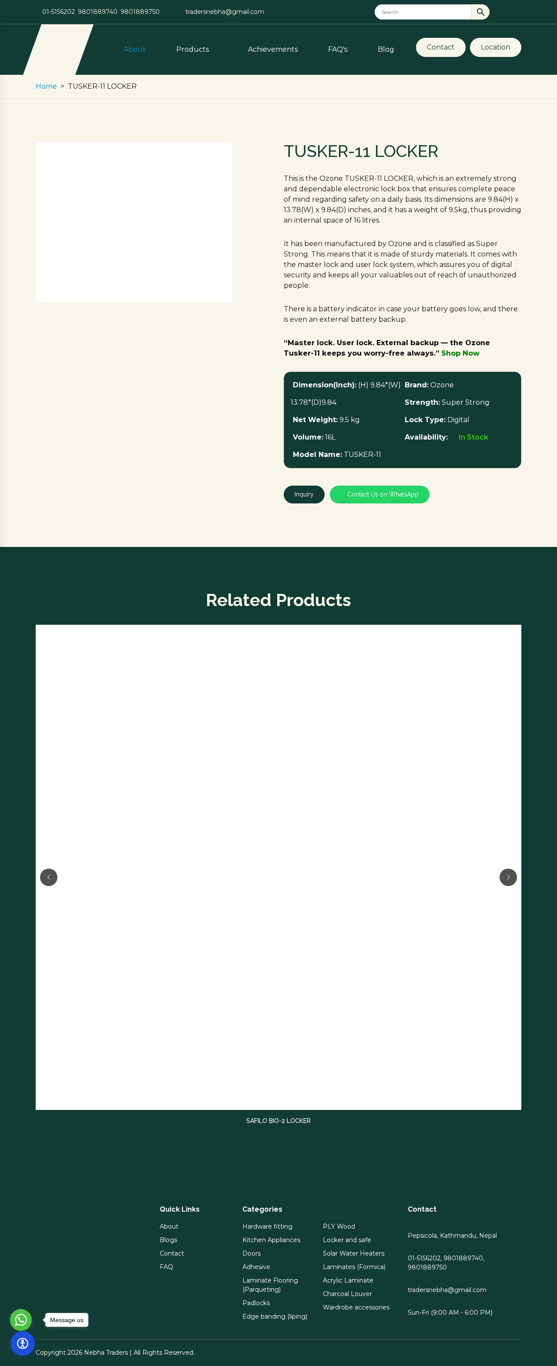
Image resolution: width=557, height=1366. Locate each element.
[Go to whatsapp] (21, 1320)
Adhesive (256, 1267)
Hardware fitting (267, 1226)
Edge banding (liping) (274, 1316)
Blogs (168, 1240)
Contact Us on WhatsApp (382, 494)
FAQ (166, 1267)
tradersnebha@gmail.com (224, 12)
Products (193, 49)
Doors (251, 1253)
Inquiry (304, 494)
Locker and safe (347, 1240)
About (135, 49)
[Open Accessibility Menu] (22, 1343)
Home (46, 86)
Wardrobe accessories (356, 1307)
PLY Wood (339, 1226)
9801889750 (140, 12)
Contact (441, 47)
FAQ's (337, 49)
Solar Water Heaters (353, 1253)
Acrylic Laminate (348, 1280)
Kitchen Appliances (271, 1240)
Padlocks (256, 1303)
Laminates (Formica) (354, 1267)
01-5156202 (58, 12)
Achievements (273, 49)
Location (495, 47)
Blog (386, 49)
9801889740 (97, 12)
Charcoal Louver (347, 1294)
